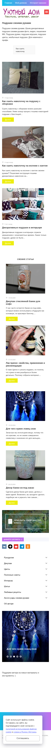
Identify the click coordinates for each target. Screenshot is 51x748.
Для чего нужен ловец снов (21, 428)
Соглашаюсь (23, 738)
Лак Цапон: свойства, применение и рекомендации (25, 364)
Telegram (22, 546)
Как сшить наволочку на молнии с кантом (25, 165)
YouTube (16, 546)
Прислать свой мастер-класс (28, 521)
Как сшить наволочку (20, 50)
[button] (7, 656)
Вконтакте (4, 546)
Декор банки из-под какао (20, 487)
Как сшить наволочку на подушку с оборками (21, 102)
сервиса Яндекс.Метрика (24, 731)
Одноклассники (28, 546)
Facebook (10, 546)
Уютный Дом (21, 13)
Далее (8, 119)
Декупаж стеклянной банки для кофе (23, 302)
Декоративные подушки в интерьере (22, 227)
